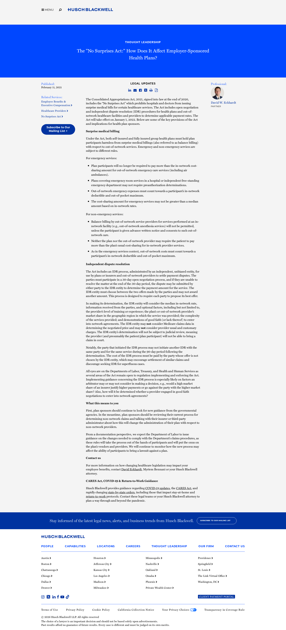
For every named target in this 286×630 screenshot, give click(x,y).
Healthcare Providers (54, 111)
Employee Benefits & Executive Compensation (56, 103)
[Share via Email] (135, 90)
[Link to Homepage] (90, 10)
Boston (45, 564)
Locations (106, 546)
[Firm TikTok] (68, 597)
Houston (99, 558)
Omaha (150, 576)
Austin (45, 558)
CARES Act (183, 488)
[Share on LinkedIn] (129, 90)
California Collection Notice (136, 609)
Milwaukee (100, 588)
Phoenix (151, 582)
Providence (205, 558)
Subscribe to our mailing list (215, 521)
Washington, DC (208, 582)
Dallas (45, 582)
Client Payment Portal (216, 596)
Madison (99, 582)
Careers (133, 546)
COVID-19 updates (157, 488)
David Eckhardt (131, 469)
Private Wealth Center (159, 588)
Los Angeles (101, 576)
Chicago (46, 576)
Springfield (204, 564)
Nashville (152, 564)
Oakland (151, 570)
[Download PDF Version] (156, 90)
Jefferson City (102, 564)
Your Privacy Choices (176, 609)
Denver (45, 588)
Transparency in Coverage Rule (224, 609)
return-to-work (96, 496)
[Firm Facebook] (58, 597)
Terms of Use (49, 609)
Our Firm (206, 546)
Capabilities (75, 546)
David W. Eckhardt (223, 102)
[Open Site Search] (60, 9)
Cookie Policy (101, 609)
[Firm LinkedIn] (54, 597)
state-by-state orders (121, 492)
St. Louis (203, 570)
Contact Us (235, 546)
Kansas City (101, 570)
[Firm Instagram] (43, 597)
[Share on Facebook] (140, 90)
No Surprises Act (51, 116)
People (47, 546)
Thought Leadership (143, 42)
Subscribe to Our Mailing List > (58, 129)
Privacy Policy (75, 609)
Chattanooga (48, 570)
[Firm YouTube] (63, 597)
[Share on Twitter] (145, 90)
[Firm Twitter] (49, 597)
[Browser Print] (151, 90)
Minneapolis (153, 558)
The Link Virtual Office (212, 576)
